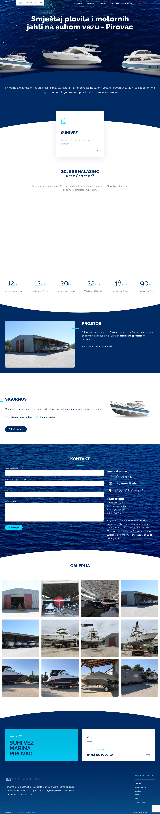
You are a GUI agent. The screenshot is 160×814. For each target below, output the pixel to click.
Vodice (138, 791)
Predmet (9, 490)
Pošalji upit (14, 527)
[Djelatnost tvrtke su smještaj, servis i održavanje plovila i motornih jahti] (30, 2)
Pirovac (138, 784)
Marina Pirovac (141, 787)
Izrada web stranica (139, 812)
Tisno (137, 795)
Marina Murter (140, 802)
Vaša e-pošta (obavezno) (16, 479)
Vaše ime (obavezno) (14, 469)
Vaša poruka (10, 501)
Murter (137, 798)
